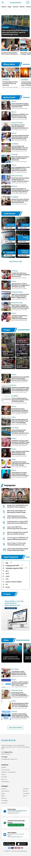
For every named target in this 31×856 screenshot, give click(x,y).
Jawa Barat (26, 793)
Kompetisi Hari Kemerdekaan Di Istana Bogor (22, 342)
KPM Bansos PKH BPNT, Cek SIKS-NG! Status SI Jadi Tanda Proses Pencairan (20, 115)
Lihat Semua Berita (15, 727)
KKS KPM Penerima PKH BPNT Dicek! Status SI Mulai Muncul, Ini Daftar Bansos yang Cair (9, 54)
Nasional (14, 186)
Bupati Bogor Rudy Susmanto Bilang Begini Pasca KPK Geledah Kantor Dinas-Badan (20, 695)
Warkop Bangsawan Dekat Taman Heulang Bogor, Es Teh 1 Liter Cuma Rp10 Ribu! (20, 704)
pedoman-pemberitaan (8, 772)
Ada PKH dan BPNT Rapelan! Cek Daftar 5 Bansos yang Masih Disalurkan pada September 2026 (20, 138)
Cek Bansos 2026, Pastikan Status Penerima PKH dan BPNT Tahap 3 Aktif (20, 683)
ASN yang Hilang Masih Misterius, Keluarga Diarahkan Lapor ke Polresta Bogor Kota (15, 32)
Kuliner (14, 417)
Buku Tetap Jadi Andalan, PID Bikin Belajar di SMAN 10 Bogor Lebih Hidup (16, 512)
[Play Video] (11, 649)
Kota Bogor (15, 428)
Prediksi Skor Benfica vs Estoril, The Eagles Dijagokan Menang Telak (21, 274)
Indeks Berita (5, 781)
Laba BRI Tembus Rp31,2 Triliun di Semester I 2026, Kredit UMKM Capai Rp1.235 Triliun (20, 716)
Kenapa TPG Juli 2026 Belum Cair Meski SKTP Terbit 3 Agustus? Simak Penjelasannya (17, 506)
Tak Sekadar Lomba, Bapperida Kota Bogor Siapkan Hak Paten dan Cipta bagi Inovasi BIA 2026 (20, 674)
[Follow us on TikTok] (21, 848)
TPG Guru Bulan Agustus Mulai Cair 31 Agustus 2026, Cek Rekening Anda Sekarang (20, 400)
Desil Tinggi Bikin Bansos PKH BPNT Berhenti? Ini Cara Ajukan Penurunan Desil (21, 169)
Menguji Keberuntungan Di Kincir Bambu (22, 367)
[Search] (28, 2)
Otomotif (4, 803)
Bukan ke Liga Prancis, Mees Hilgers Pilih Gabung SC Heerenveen (20, 158)
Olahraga (15, 154)
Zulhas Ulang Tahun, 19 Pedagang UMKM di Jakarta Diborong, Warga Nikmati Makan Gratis (20, 191)
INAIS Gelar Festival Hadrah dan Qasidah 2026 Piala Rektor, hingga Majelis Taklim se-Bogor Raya (20, 297)
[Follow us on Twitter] (12, 848)
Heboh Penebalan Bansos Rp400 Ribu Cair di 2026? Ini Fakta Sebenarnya (17, 534)
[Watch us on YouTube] (18, 848)
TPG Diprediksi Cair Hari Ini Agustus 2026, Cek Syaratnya (9, 83)
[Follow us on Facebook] (9, 848)
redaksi (3, 767)
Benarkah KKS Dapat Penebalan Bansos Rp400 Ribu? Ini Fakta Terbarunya (20, 410)
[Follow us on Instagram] (15, 848)
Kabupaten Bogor (17, 122)
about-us (4, 779)
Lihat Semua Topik (15, 261)
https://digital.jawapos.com (15, 836)
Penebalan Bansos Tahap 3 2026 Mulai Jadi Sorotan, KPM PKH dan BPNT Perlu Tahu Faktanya (17, 523)
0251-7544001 (5, 754)
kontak (3, 774)
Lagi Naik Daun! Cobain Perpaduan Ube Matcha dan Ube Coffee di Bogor (20, 463)
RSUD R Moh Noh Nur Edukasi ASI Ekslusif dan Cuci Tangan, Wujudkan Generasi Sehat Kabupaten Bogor (20, 180)
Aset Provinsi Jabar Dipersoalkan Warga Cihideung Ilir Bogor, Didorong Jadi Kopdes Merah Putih (17, 551)
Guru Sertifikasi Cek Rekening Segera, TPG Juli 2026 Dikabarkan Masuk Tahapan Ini (20, 148)
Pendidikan (15, 144)
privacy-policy (5, 770)
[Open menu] (2, 2)
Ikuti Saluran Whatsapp (16, 825)
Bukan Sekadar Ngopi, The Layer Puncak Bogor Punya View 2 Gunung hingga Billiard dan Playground (20, 422)
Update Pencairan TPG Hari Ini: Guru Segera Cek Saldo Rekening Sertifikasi (20, 200)
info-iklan (4, 777)
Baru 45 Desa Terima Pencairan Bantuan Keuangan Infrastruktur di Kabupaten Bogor (20, 127)
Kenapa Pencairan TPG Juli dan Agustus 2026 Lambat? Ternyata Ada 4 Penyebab (15, 500)
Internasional (5, 791)
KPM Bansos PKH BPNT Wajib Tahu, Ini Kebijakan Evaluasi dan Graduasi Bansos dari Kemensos (20, 390)
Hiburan (25, 791)
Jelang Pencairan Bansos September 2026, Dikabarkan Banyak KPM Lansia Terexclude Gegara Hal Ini (20, 319)
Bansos (14, 101)
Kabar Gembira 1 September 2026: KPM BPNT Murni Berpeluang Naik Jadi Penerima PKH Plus (20, 454)
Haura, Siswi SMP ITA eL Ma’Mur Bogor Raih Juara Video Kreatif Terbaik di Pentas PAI (17, 528)
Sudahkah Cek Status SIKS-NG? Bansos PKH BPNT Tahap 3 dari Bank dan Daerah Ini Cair (21, 443)
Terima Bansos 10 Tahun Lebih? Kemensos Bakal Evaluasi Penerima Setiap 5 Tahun (20, 475)
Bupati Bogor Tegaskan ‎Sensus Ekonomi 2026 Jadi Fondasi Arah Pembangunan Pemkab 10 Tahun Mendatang (20, 308)
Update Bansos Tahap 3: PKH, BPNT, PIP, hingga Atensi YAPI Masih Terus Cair (21, 285)
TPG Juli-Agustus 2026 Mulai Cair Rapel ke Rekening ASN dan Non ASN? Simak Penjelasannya (17, 539)
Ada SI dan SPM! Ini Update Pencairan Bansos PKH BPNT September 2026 (20, 105)
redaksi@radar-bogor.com (9, 759)
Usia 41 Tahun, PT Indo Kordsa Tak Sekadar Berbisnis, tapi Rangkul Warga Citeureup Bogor (17, 544)
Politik (3, 796)
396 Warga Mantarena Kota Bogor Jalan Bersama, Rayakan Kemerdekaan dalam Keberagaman (17, 518)
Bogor (3, 793)
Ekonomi (14, 711)
